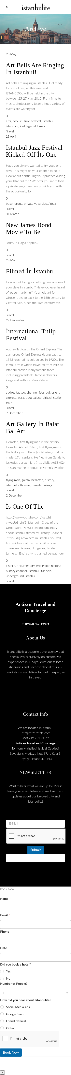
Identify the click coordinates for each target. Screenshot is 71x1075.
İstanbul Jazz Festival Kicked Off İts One (34, 151)
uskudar (37, 485)
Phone (5, 931)
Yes (8, 971)
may (42, 126)
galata (26, 480)
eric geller (43, 565)
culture (25, 121)
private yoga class (36, 203)
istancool (12, 126)
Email (5, 915)
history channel (16, 571)
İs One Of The (25, 506)
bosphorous (14, 203)
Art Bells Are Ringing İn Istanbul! (35, 69)
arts (8, 121)
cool (16, 121)
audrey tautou (15, 392)
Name (5, 898)
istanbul (48, 121)
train (9, 402)
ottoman (24, 485)
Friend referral (16, 1021)
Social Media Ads (18, 1007)
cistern (10, 565)
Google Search (16, 1014)
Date (3, 948)
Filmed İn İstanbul (30, 271)
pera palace (33, 397)
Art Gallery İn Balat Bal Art (32, 427)
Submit (35, 850)
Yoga (53, 203)
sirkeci (47, 397)
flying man (13, 480)
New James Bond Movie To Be (28, 228)
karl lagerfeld (29, 126)
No (8, 978)
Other (10, 1028)
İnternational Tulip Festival (31, 335)
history (49, 480)
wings (48, 485)
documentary (26, 565)
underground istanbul (21, 576)
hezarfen (37, 480)
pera (21, 397)
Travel (10, 131)
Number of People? (13, 983)
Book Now (11, 1052)
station (58, 397)
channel (32, 392)
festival (36, 121)
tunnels (46, 571)
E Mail (35, 814)
